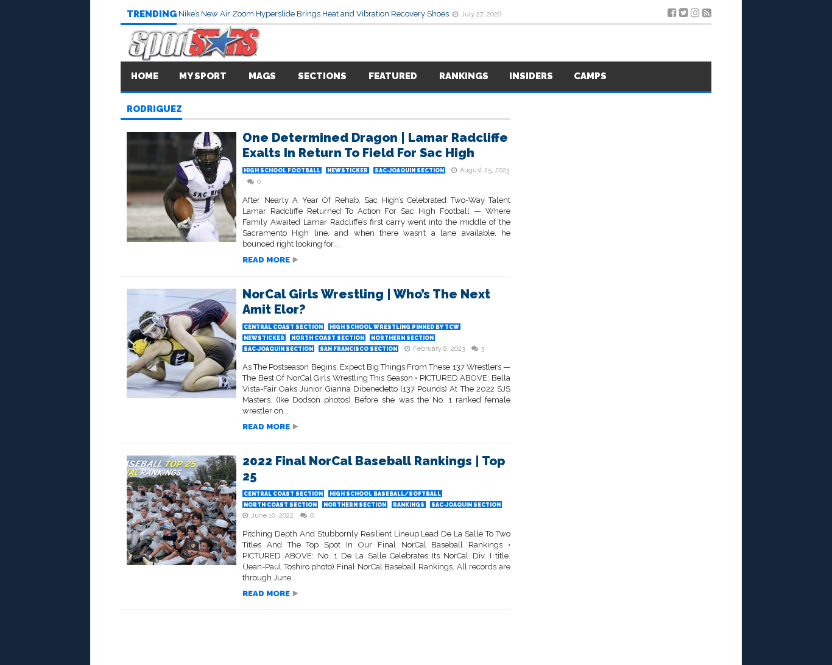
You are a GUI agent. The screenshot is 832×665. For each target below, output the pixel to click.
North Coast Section (327, 338)
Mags (262, 76)
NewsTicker (347, 170)
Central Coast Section (283, 327)
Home (144, 76)
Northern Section (402, 338)
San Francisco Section (358, 349)
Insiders (531, 76)
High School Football (282, 170)
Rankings (463, 76)
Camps (590, 76)
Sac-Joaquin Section (409, 170)
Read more (266, 260)
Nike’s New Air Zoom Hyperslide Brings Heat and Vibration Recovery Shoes (314, 13)
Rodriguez (154, 109)
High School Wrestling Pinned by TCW (394, 327)
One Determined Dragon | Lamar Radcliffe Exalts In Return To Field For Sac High (375, 145)
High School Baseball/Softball (385, 494)
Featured (392, 76)
